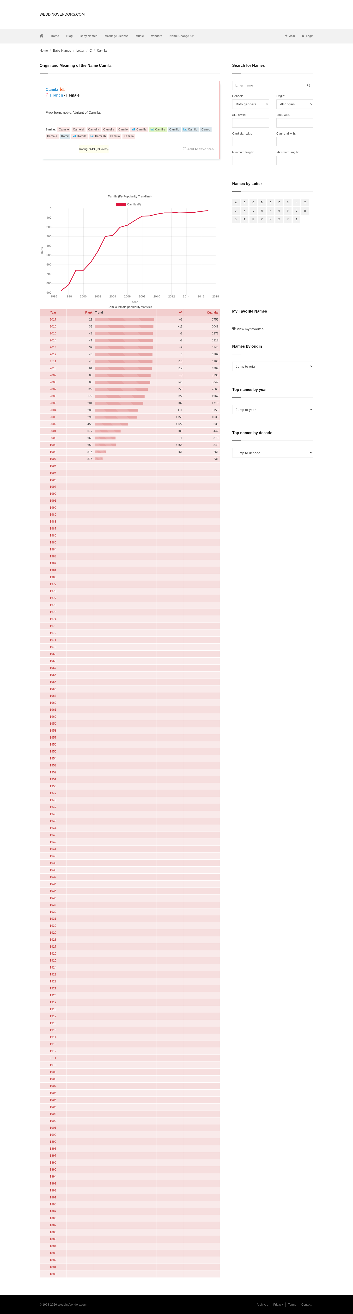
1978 (53, 591)
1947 (53, 807)
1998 (53, 452)
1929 (53, 932)
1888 (53, 1218)
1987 (53, 528)
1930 (53, 925)
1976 (53, 605)
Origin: (280, 96)
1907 (53, 1086)
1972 (53, 633)
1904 (53, 1107)
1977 (53, 598)
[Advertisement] (130, 176)
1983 (53, 556)
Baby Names (88, 36)
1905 (53, 1100)
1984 (53, 549)
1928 (53, 939)
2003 (53, 417)
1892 (53, 1190)
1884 (53, 1246)
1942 (53, 842)
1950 (53, 786)
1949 (53, 793)
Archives (262, 1304)
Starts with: (239, 115)
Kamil (65, 136)
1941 (53, 849)
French (56, 95)
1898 (53, 1148)
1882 (53, 1260)
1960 (53, 716)
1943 (53, 835)
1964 (53, 689)
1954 (53, 758)
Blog (69, 36)
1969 (53, 654)
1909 (53, 1072)
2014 (53, 340)
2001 (53, 431)
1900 (53, 1134)
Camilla (141, 129)
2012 (53, 354)
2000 (53, 438)
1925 (53, 960)
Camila (52, 89)
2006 (53, 396)
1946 (53, 814)
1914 (53, 1037)
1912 (53, 1051)
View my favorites (250, 329)
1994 (53, 479)
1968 (53, 661)
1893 (53, 1183)
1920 (53, 995)
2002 (53, 424)
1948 (53, 800)
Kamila (81, 136)
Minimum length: (243, 152)
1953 (53, 765)
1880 (53, 1274)
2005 (53, 403)
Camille (160, 129)
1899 (53, 1141)
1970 (53, 647)
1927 (53, 946)
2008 (53, 382)
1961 (53, 709)
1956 (53, 744)
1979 (53, 584)
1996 (53, 466)
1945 (53, 821)
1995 (53, 473)
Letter (80, 50)
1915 (53, 1030)
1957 (53, 737)
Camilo (192, 129)
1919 (53, 1002)
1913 (53, 1044)
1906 (53, 1093)
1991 (53, 500)
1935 (53, 891)
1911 (53, 1058)
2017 (53, 319)
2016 (53, 326)
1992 (53, 493)
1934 (53, 898)
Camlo (205, 129)
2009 (53, 375)
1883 (53, 1253)
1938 (53, 870)
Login (309, 36)
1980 (53, 577)
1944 (53, 828)
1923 (53, 974)
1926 (53, 953)
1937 (53, 877)
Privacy (278, 1304)
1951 (53, 779)
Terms (292, 1304)
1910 (53, 1065)
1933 (53, 905)
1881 (53, 1267)
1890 (53, 1204)
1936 (53, 884)
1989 (53, 514)
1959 (53, 723)
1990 (53, 507)
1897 (53, 1155)
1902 (53, 1121)
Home (55, 36)
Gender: (237, 96)
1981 (53, 570)
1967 (53, 668)
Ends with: (283, 115)
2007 (53, 389)
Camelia (93, 129)
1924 (53, 967)
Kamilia (115, 136)
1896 (53, 1162)
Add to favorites (200, 149)
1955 (53, 751)
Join (292, 36)
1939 (53, 863)
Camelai (78, 129)
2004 (53, 410)
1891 (53, 1197)
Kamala (52, 136)
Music (140, 36)
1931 (53, 918)
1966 (53, 675)
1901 (53, 1127)
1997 (53, 459)
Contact (306, 1304)
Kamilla (129, 136)
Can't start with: (242, 133)
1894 (53, 1176)
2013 (53, 347)
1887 (53, 1225)
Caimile (64, 129)
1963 (53, 695)
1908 (53, 1079)
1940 (53, 856)
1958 (53, 730)
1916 (53, 1023)
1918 (53, 1009)
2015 (53, 333)
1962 (53, 702)
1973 (53, 626)
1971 (53, 640)
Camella (108, 129)
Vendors (156, 36)
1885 (53, 1239)
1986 (53, 535)
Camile (123, 129)
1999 (53, 445)
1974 (53, 619)
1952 (53, 772)
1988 (53, 521)
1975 (53, 612)
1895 (53, 1169)
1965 (53, 682)
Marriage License (116, 36)
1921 (53, 988)
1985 (53, 542)
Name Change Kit (182, 36)
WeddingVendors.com (62, 14)
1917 (53, 1016)
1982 (53, 563)
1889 (53, 1211)
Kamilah (100, 136)
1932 (53, 911)
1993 (53, 486)
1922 (53, 981)
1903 (53, 1114)
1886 (53, 1232)
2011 (53, 361)
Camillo (174, 129)
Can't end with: (286, 133)
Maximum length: (287, 152)
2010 (53, 368)
